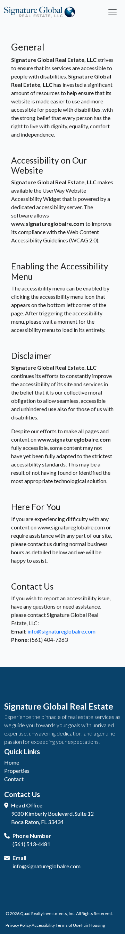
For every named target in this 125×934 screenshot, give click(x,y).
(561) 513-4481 (31, 844)
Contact (14, 779)
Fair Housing (93, 925)
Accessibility (43, 925)
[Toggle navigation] (112, 12)
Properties (17, 770)
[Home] (39, 11)
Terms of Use (68, 925)
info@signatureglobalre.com (61, 631)
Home (11, 762)
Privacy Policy (18, 925)
